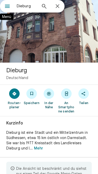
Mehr (38, 148)
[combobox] (27, 6)
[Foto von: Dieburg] (49, 31)
